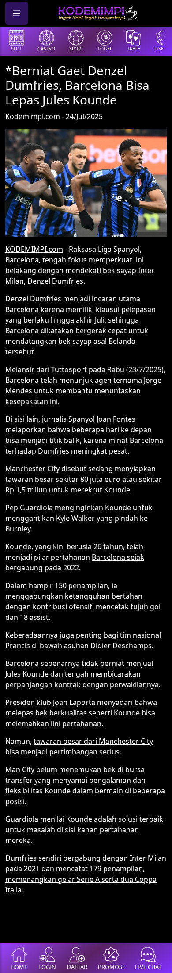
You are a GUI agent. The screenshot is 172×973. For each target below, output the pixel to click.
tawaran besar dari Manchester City (93, 741)
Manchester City (32, 468)
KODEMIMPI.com (34, 249)
